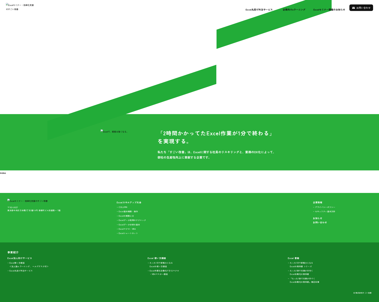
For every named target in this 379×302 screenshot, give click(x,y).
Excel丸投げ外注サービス (259, 9)
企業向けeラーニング (294, 9)
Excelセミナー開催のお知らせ (329, 9)
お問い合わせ (363, 7)
